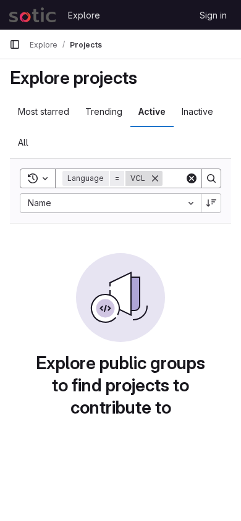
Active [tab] (152, 111)
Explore (84, 15)
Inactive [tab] (197, 111)
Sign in (213, 15)
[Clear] (191, 178)
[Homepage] (32, 15)
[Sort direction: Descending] (211, 203)
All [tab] (23, 142)
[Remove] (155, 178)
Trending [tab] (103, 111)
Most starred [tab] (43, 111)
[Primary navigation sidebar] (15, 44)
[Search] (211, 178)
